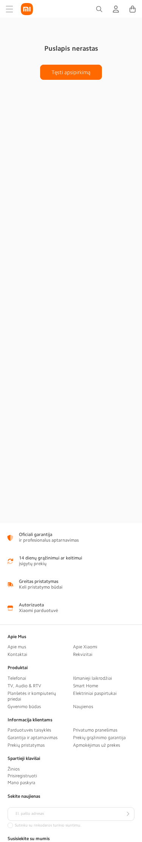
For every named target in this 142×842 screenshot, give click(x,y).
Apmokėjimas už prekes (96, 745)
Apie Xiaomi (85, 647)
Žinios (14, 769)
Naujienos (83, 706)
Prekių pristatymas (26, 745)
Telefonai (17, 678)
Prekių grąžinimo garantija (99, 737)
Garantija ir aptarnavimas (33, 737)
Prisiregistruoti (22, 776)
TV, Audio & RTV (24, 686)
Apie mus (17, 647)
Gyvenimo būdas (24, 706)
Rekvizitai (82, 654)
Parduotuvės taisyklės (29, 730)
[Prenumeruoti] (128, 814)
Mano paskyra (21, 782)
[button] (9, 9)
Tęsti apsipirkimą (71, 72)
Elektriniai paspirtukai (95, 693)
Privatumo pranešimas (95, 730)
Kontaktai (17, 654)
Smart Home (85, 686)
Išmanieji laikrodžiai (92, 678)
